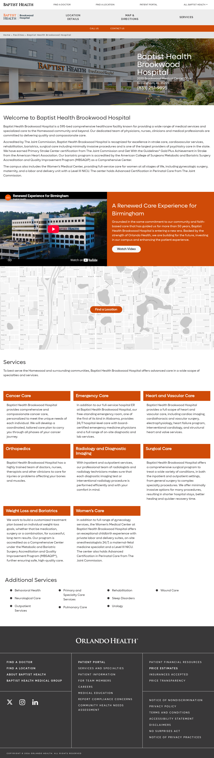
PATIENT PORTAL (148, 4)
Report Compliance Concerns (105, 699)
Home (6, 35)
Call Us (94, 28)
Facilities (18, 35)
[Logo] (18, 4)
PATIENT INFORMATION (97, 674)
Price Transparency (167, 680)
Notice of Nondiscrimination (176, 700)
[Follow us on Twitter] (10, 701)
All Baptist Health (194, 4)
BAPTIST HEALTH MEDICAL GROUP (34, 680)
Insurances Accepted (168, 674)
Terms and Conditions (169, 712)
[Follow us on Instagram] (22, 702)
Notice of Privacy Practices (175, 737)
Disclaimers (160, 725)
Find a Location (106, 309)
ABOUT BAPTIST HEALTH (26, 674)
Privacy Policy (163, 706)
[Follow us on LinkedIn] (35, 702)
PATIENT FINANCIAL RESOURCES (175, 662)
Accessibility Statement (171, 718)
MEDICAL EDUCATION (95, 693)
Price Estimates (163, 668)
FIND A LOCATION (105, 4)
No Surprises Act (164, 731)
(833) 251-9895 (152, 88)
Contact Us (117, 28)
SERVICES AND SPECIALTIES (101, 668)
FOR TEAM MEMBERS (94, 680)
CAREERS (85, 687)
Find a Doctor (62, 4)
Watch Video (126, 249)
